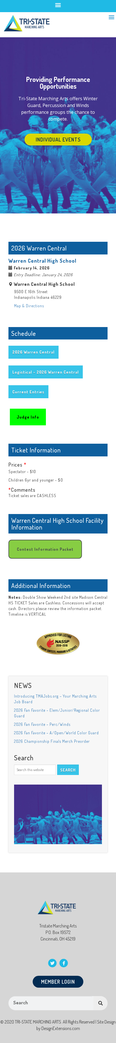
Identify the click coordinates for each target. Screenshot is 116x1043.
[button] (58, 4)
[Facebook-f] (63, 963)
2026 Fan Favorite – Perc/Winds (42, 724)
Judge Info (28, 417)
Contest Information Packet (45, 549)
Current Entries (28, 391)
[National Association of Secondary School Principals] (58, 638)
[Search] (100, 1003)
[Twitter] (52, 963)
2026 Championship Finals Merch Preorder (52, 741)
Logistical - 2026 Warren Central (45, 372)
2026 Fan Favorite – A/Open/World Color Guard (56, 732)
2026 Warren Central (33, 352)
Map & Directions (29, 305)
